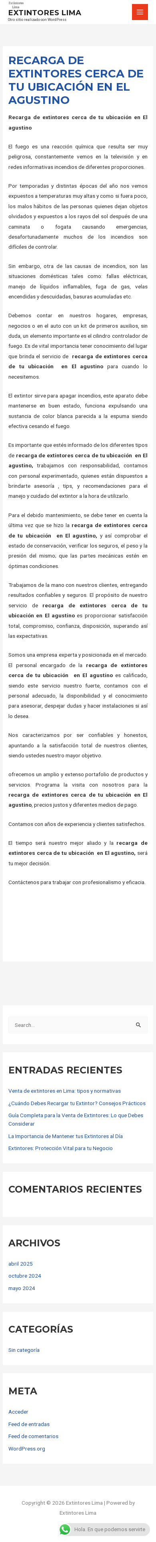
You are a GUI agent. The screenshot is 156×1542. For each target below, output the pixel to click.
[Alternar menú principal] (140, 12)
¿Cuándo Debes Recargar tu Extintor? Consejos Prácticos (77, 1103)
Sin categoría (24, 1350)
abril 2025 (20, 1263)
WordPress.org (26, 1448)
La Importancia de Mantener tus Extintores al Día (65, 1136)
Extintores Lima (44, 12)
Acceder (18, 1411)
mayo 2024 (21, 1288)
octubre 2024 (24, 1275)
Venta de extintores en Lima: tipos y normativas (64, 1091)
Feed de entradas (29, 1424)
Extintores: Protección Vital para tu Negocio (60, 1148)
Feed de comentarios (33, 1436)
